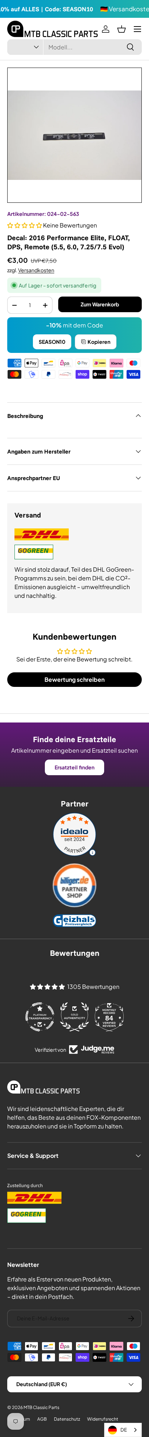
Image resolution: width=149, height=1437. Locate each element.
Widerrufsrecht (102, 1419)
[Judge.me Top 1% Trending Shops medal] (109, 1016)
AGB (42, 1419)
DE (123, 1430)
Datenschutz (67, 1419)
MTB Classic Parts (41, 1407)
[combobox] (74, 47)
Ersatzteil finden (74, 767)
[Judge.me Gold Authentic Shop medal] (39, 1016)
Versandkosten (36, 270)
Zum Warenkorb (100, 304)
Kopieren (99, 341)
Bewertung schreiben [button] (74, 679)
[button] (121, 29)
